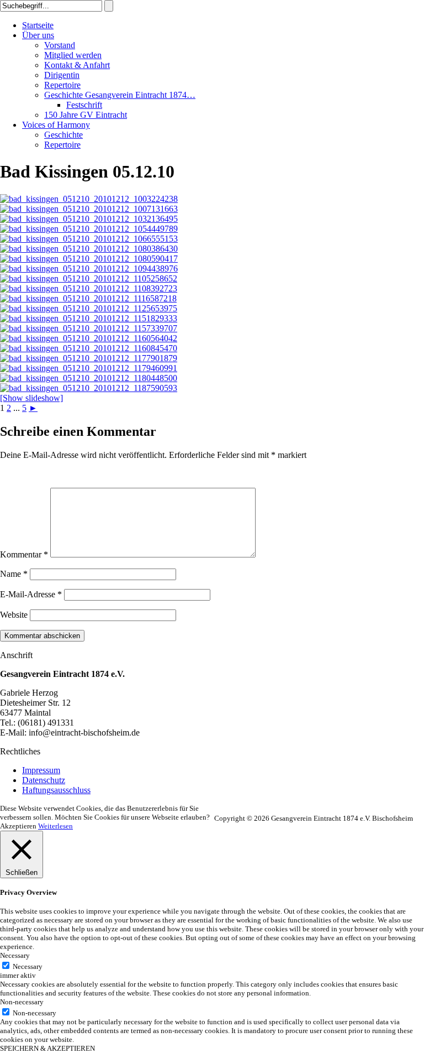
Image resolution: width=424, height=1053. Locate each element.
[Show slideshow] (31, 398)
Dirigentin (62, 75)
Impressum (41, 770)
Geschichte (63, 134)
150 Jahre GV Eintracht (85, 114)
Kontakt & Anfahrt (77, 65)
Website (14, 614)
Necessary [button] (15, 955)
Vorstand (59, 45)
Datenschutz (43, 780)
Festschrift (84, 105)
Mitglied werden (73, 55)
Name (14, 573)
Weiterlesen (55, 826)
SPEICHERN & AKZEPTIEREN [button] (47, 1048)
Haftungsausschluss (56, 790)
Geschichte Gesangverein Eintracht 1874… (119, 95)
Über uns (38, 35)
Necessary (28, 966)
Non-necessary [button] (22, 1002)
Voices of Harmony (56, 124)
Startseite (38, 25)
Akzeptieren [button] (18, 826)
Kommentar (24, 554)
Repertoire (62, 85)
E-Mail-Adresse (31, 594)
